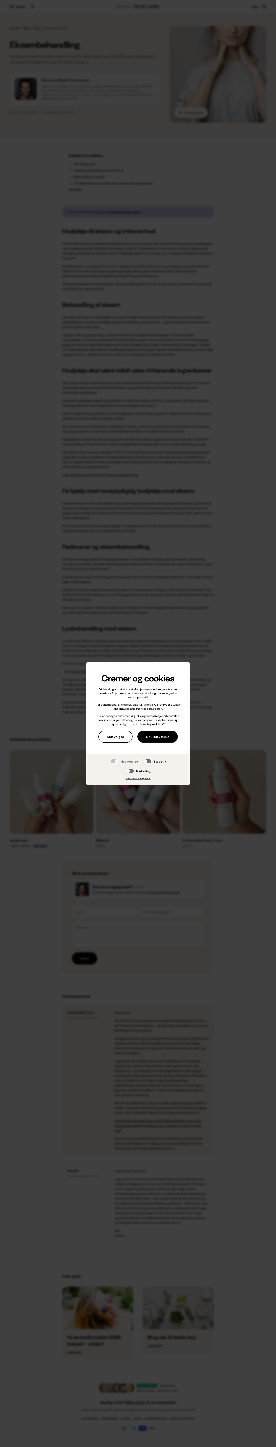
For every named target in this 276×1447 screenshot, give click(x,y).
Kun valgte (115, 736)
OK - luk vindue (157, 736)
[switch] (147, 761)
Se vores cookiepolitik (138, 778)
